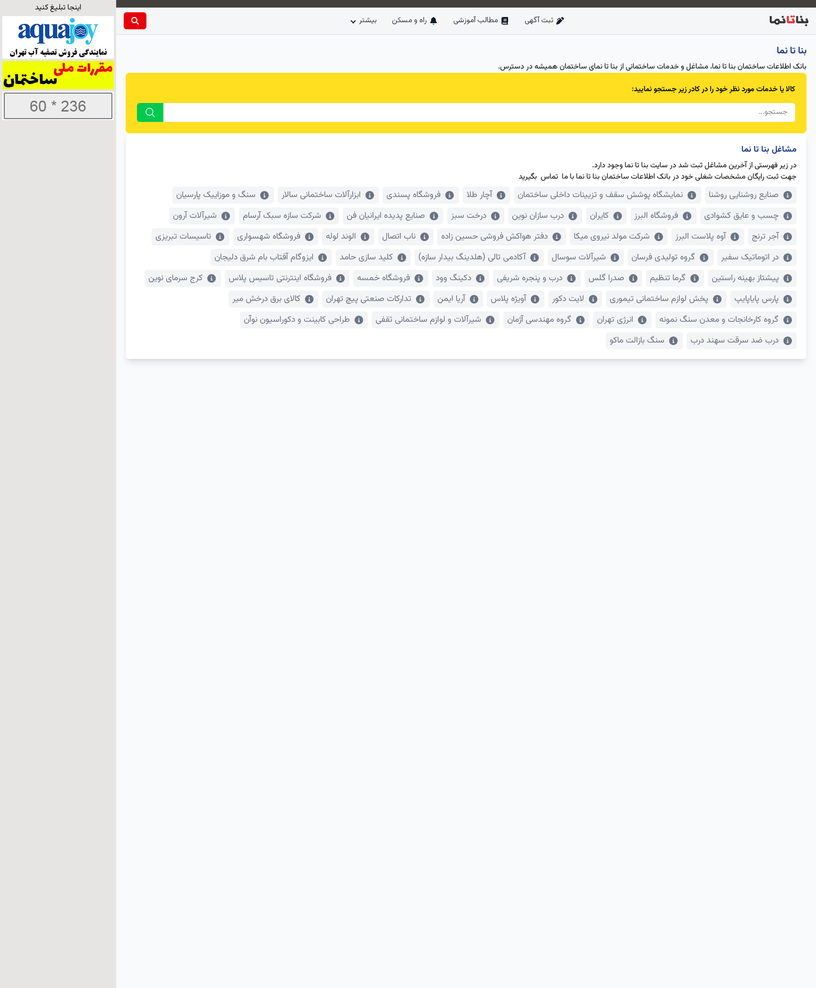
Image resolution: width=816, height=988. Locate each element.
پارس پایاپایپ (756, 299)
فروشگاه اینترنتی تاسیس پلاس (280, 278)
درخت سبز (468, 216)
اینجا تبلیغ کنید (58, 8)
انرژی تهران (615, 319)
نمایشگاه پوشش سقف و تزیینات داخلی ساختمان (600, 195)
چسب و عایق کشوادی (741, 216)
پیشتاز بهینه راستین (745, 278)
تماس (549, 177)
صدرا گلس (606, 278)
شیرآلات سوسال (579, 257)
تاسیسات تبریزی (183, 236)
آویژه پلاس (508, 299)
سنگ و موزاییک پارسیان (215, 195)
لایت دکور (568, 299)
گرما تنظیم (668, 278)
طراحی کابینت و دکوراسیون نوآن (297, 319)
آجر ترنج (765, 236)
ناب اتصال (399, 236)
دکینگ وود (453, 278)
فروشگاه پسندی (413, 195)
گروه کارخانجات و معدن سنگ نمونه (719, 319)
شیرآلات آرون (195, 216)
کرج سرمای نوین (175, 278)
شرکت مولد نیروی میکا (612, 236)
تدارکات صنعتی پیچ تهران (368, 299)
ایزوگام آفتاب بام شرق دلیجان (264, 257)
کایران (599, 216)
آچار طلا (479, 195)
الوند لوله (341, 236)
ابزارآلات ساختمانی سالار (321, 195)
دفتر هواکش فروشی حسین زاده (494, 236)
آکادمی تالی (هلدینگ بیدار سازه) (472, 257)
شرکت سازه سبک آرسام (282, 216)
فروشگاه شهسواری (268, 236)
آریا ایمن (451, 299)
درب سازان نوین (538, 216)
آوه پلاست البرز (700, 236)
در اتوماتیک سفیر (750, 257)
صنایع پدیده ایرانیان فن (386, 216)
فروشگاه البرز (656, 216)
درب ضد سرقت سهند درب (734, 340)
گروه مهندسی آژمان (539, 319)
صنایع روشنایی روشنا (744, 195)
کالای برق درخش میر (266, 299)
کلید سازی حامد (366, 257)
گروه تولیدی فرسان (663, 257)
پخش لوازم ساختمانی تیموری (659, 299)
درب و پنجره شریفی (529, 278)
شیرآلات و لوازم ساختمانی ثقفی (428, 319)
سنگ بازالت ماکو (637, 340)
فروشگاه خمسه (383, 278)
